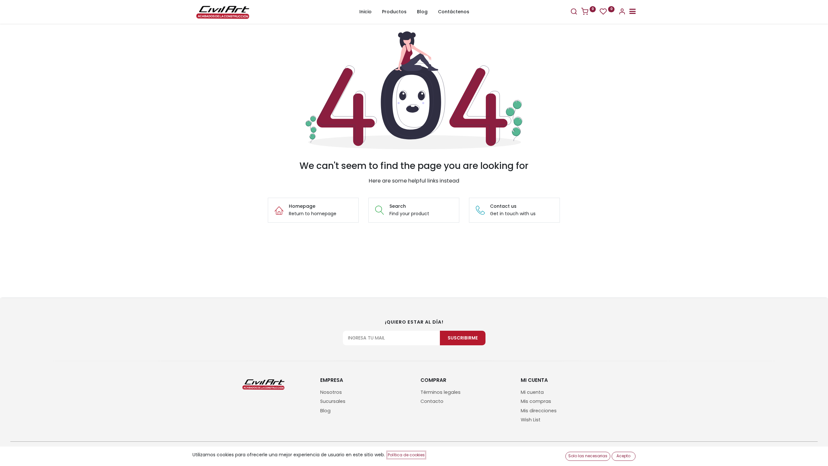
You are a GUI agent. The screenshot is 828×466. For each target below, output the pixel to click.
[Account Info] (622, 12)
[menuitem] (365, 12)
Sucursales (332, 401)
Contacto (431, 401)
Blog (325, 410)
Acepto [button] (623, 456)
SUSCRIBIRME (463, 338)
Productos (394, 11)
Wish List (530, 419)
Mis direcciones (539, 410)
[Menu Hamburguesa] (632, 12)
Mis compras (536, 401)
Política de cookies (406, 455)
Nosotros (331, 392)
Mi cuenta (532, 392)
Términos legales (440, 392)
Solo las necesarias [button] (587, 456)
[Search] (573, 12)
